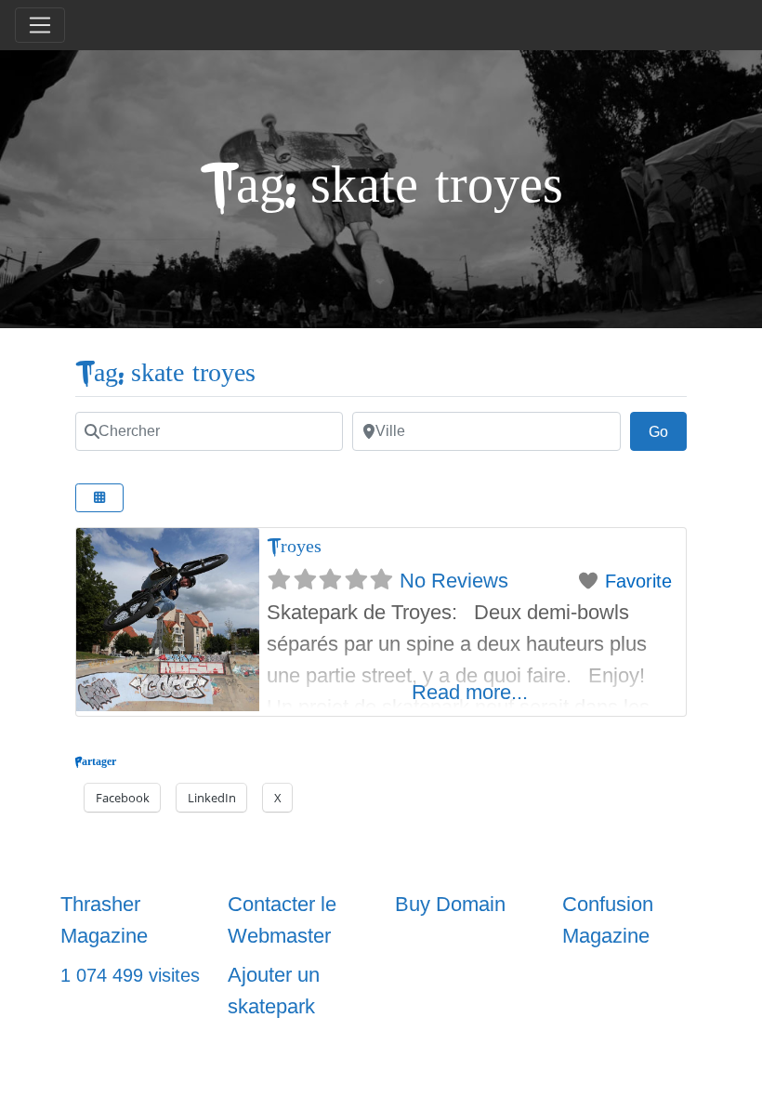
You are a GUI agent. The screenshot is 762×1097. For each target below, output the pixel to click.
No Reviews (454, 580)
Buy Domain (450, 904)
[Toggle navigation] (40, 25)
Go (668, 431)
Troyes (294, 546)
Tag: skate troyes (165, 373)
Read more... (470, 692)
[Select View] (99, 497)
